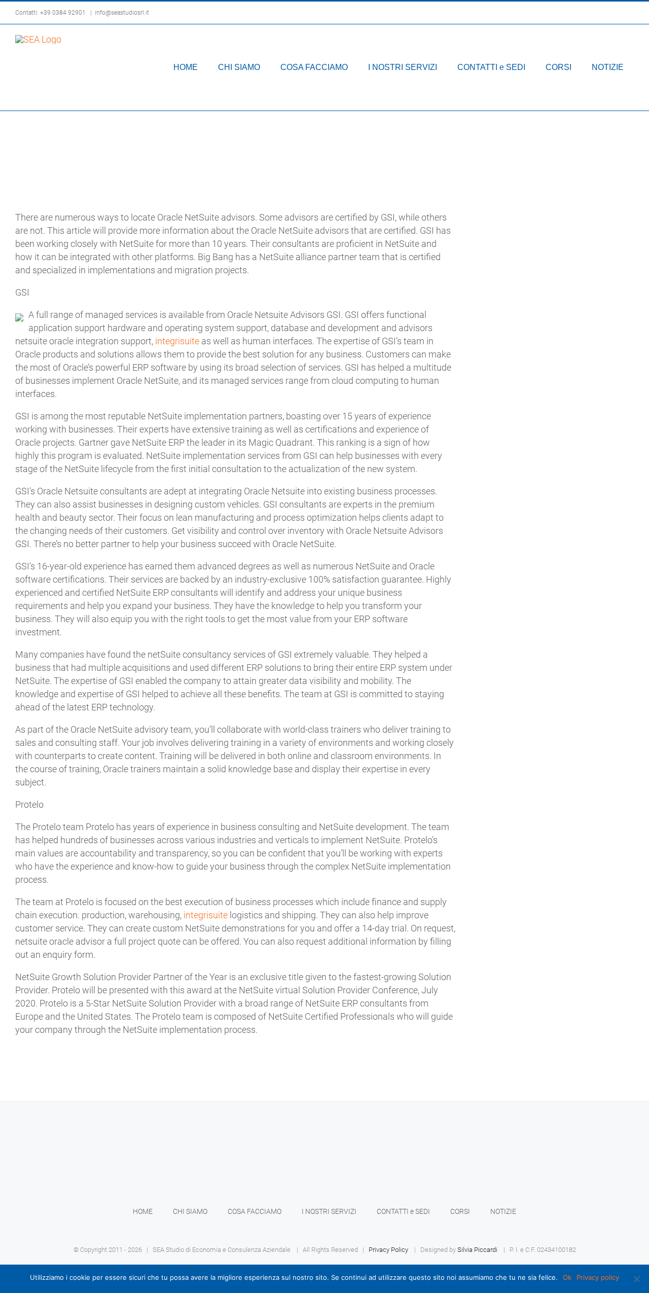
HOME (143, 1211)
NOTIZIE (503, 1211)
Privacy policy (597, 1277)
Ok (567, 1277)
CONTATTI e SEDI (403, 1211)
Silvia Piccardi (477, 1249)
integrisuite (177, 341)
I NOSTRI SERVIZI (329, 1211)
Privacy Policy (388, 1249)
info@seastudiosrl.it (122, 12)
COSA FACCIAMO (254, 1211)
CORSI (460, 1211)
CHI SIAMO (190, 1211)
